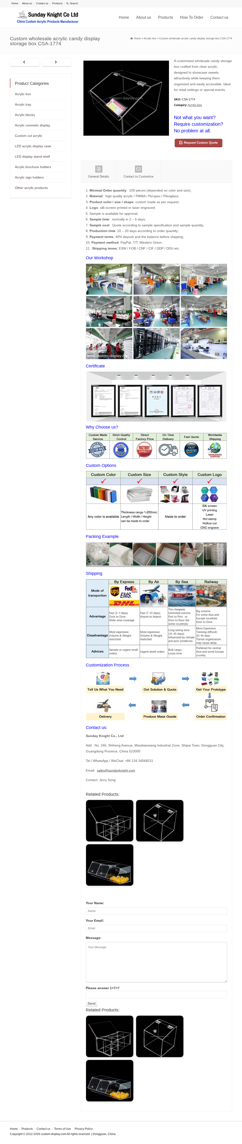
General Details (98, 176)
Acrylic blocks (25, 115)
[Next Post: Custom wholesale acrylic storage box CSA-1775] (56, 62)
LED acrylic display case (33, 146)
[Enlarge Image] (126, 61)
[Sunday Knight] (48, 17)
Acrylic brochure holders (33, 167)
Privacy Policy (84, 1129)
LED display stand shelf (32, 156)
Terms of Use (62, 1129)
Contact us (42, 3)
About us (27, 3)
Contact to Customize (138, 176)
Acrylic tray (23, 104)
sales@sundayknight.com (116, 770)
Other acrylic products (31, 188)
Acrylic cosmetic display (32, 125)
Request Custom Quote (201, 142)
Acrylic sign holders (29, 177)
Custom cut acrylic (28, 136)
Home (14, 3)
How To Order (191, 17)
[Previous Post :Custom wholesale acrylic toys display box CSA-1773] (24, 62)
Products (57, 3)
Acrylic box (195, 105)
